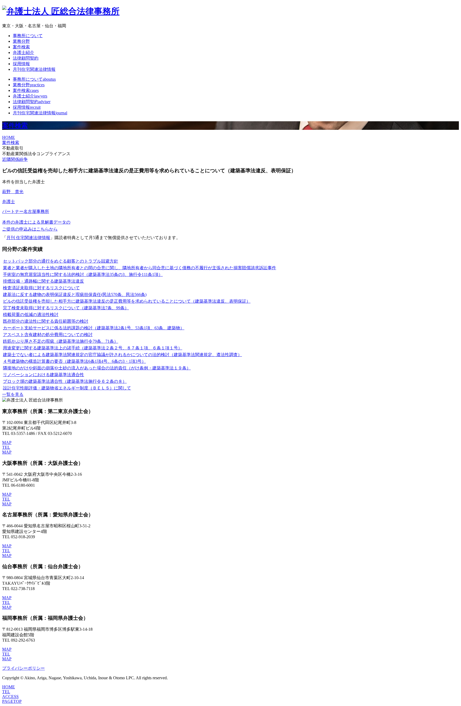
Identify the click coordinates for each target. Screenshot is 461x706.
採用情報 (21, 63)
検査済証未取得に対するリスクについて (41, 288)
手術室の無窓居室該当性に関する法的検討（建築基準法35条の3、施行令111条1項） (83, 274)
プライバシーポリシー (23, 668)
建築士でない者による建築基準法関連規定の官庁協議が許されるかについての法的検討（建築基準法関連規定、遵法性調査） (122, 354)
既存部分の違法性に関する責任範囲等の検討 (45, 321)
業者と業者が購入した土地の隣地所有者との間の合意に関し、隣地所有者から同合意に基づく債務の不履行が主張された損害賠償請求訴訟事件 (139, 268)
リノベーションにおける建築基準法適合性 (43, 374)
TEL (6, 447)
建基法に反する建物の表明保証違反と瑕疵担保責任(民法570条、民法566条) (74, 294)
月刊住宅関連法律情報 (34, 69)
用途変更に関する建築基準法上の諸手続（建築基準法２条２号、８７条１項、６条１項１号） (92, 348)
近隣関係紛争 (15, 159)
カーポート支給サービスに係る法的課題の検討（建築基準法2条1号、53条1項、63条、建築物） (93, 328)
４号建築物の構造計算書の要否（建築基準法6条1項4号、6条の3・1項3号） (74, 361)
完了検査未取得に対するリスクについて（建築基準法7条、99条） (66, 308)
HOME (8, 137)
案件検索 (21, 47)
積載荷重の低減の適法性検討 (30, 314)
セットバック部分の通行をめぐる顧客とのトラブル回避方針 (60, 261)
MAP (6, 442)
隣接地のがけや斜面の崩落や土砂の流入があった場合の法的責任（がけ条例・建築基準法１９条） (97, 368)
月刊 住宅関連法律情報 (28, 237)
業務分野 (21, 41)
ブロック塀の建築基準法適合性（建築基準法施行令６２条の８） (65, 381)
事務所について (28, 35)
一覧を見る (12, 394)
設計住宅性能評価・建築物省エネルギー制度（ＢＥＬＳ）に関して (67, 388)
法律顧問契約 (25, 58)
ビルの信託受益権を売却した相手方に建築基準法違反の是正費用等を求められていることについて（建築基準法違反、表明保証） (127, 301)
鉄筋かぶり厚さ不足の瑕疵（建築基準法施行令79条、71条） (60, 341)
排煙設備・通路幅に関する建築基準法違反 (43, 281)
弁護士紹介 (23, 52)
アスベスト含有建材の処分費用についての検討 (48, 334)
